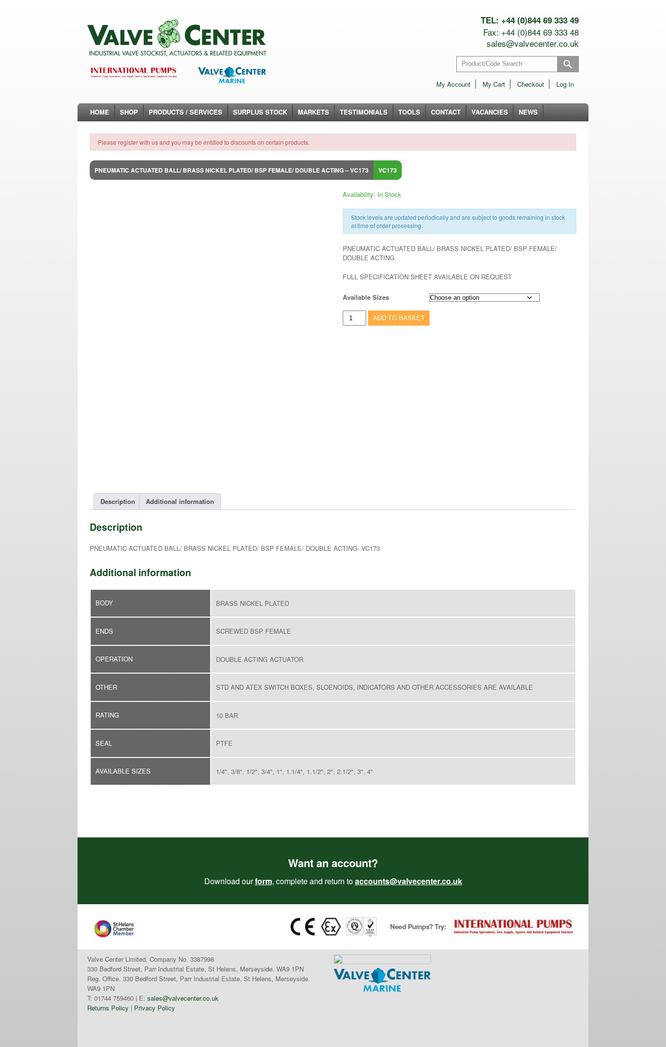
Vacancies (489, 111)
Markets (313, 111)
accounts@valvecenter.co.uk (408, 881)
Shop (129, 111)
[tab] (118, 501)
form (263, 881)
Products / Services (185, 111)
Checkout (530, 84)
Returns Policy (108, 1007)
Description (117, 501)
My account (453, 84)
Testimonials (364, 111)
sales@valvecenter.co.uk (533, 43)
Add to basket (399, 318)
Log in (565, 84)
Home (99, 111)
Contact (446, 111)
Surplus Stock (260, 111)
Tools (409, 111)
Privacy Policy (154, 1007)
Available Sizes (366, 297)
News (528, 111)
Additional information (180, 501)
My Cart (494, 84)
